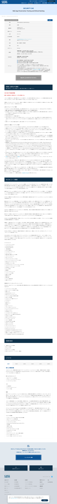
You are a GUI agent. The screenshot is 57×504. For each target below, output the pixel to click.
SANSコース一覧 (6, 16)
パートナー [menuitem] (41, 488)
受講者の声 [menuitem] (41, 486)
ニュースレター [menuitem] (42, 484)
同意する (44, 500)
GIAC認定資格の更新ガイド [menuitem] (18, 488)
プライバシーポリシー (14, 498)
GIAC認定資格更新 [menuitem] (16, 486)
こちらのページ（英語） (37, 69)
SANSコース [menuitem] (6, 490)
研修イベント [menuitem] (6, 488)
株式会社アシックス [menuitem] (28, 488)
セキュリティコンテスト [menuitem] (7, 494)
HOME (2, 16)
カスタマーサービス (25, 172)
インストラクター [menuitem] (6, 492)
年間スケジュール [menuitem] (6, 486)
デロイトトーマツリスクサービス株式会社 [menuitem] (31, 486)
